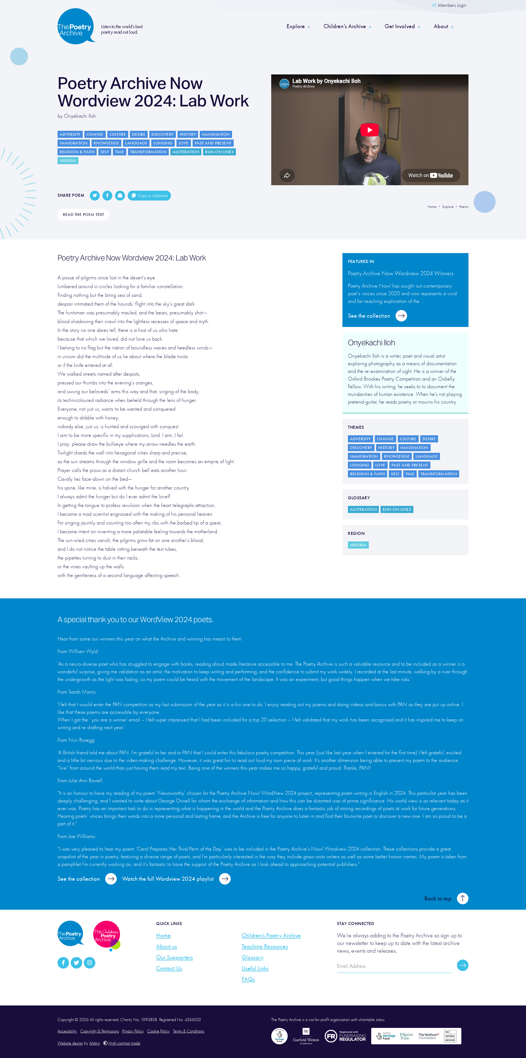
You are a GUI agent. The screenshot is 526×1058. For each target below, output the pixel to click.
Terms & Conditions (188, 1031)
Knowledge (106, 143)
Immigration (74, 143)
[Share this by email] (120, 196)
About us (166, 946)
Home (163, 935)
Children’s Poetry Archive (271, 935)
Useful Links (255, 968)
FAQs (248, 979)
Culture (118, 134)
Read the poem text (83, 214)
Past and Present (213, 143)
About (441, 26)
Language (136, 143)
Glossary (253, 957)
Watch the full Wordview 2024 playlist (168, 878)
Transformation (148, 151)
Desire (138, 134)
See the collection (369, 315)
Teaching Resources (265, 946)
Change (95, 134)
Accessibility (67, 1031)
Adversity (70, 134)
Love (184, 143)
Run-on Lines (219, 151)
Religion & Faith (77, 151)
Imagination (216, 134)
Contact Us (169, 968)
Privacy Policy (133, 1031)
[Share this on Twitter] (95, 196)
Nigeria (68, 160)
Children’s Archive (345, 26)
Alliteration (186, 151)
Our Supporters (174, 957)
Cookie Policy (158, 1031)
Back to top (437, 898)
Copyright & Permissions (99, 1031)
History (188, 134)
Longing (163, 143)
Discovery (162, 134)
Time (119, 151)
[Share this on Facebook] (107, 196)
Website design (70, 1043)
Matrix (94, 1043)
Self (105, 151)
